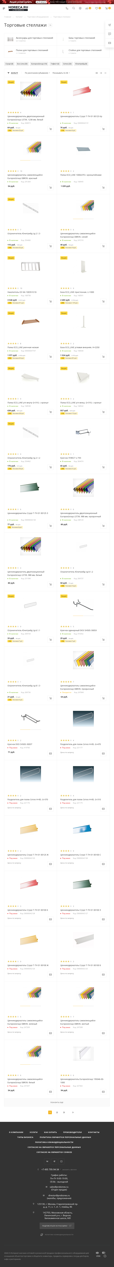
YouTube (61, 1161)
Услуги (34, 1132)
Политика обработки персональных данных (65, 1137)
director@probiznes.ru (59, 1195)
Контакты (93, 1132)
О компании (16, 1132)
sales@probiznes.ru (59, 1186)
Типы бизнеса (25, 1137)
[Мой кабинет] (80, 8)
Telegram (54, 1161)
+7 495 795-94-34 (50, 1169)
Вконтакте (47, 1161)
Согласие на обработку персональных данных (54, 1147)
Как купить (50, 1132)
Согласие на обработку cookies (54, 1152)
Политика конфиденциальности (54, 1142)
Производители (72, 1132)
